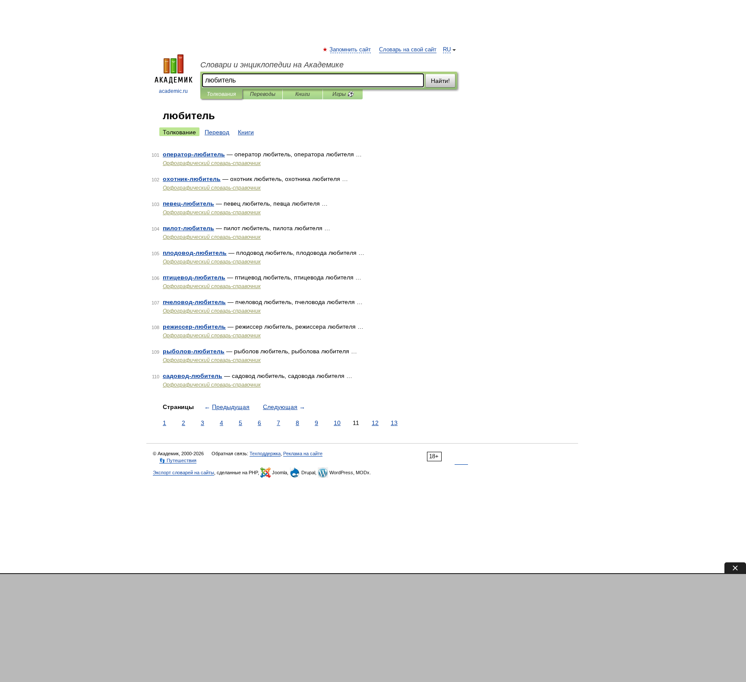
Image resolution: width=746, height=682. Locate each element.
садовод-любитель (192, 375)
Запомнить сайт (350, 50)
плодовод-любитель (195, 252)
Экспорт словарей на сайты (183, 472)
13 (394, 422)
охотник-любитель (192, 178)
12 (375, 422)
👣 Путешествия (177, 460)
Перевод (217, 132)
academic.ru (173, 91)
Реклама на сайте (302, 453)
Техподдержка (265, 453)
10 (337, 422)
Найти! (440, 80)
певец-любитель (188, 203)
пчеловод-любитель (194, 301)
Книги (302, 94)
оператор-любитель (194, 154)
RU (447, 50)
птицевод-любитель (194, 277)
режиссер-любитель (194, 326)
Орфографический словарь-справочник (212, 163)
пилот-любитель (188, 228)
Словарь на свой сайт (407, 50)
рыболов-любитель (193, 351)
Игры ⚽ (343, 94)
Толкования (221, 94)
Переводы (262, 94)
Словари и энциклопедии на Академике (272, 64)
